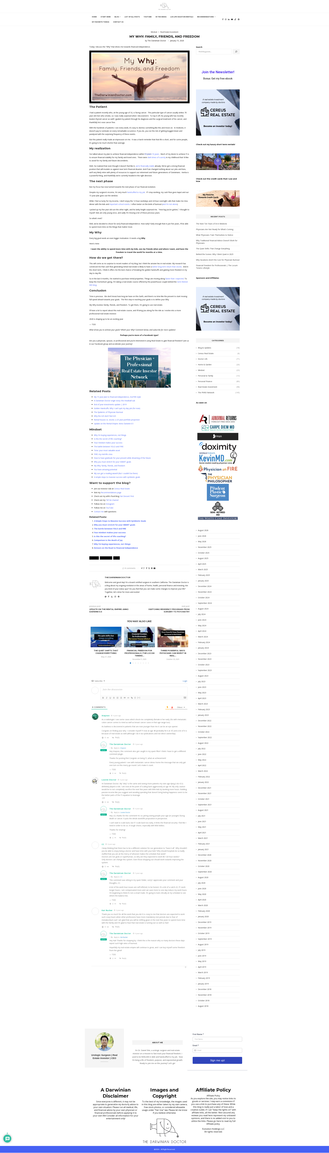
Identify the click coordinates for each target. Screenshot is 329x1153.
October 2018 (203, 1000)
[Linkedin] (229, 19)
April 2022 (202, 765)
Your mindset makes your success (108, 442)
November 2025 (204, 547)
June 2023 (202, 687)
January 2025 (203, 581)
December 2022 (204, 720)
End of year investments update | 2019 (110, 404)
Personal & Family (219, 375)
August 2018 (203, 1006)
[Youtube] (232, 19)
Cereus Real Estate (122, 488)
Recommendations (205, 17)
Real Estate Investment (219, 387)
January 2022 (203, 782)
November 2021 (204, 793)
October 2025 (203, 553)
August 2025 (203, 558)
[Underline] (110, 697)
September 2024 (205, 603)
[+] (138, 698)
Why (116, 558)
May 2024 (202, 625)
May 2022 (202, 760)
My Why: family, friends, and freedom (109, 465)
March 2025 (203, 569)
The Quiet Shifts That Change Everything (106, 651)
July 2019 (201, 950)
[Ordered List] (117, 697)
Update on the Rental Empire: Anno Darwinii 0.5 (113, 423)
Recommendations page (111, 492)
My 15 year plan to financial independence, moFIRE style (117, 397)
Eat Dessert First (127, 496)
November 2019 (204, 927)
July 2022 (201, 748)
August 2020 (203, 877)
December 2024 (204, 586)
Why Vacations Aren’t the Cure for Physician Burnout (218, 260)
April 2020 (202, 899)
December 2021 (204, 788)
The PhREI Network (219, 392)
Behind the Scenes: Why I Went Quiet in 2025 (214, 254)
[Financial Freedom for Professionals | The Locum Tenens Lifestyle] (139, 637)
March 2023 (203, 704)
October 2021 (203, 799)
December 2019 (204, 922)
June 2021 (202, 821)
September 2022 (205, 737)
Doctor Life (219, 359)
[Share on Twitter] (149, 568)
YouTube (148, 17)
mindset (94, 558)
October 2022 (203, 732)
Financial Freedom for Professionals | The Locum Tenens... (139, 653)
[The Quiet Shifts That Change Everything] (106, 637)
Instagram (110, 504)
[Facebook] (222, 19)
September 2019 (205, 939)
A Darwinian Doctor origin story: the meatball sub (114, 400)
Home (94, 17)
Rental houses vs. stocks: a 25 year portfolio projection (117, 420)
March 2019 (203, 972)
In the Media (161, 17)
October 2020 (203, 866)
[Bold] (103, 697)
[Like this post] (144, 568)
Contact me (99, 511)
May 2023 (202, 692)
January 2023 (203, 715)
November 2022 (204, 726)
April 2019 (202, 967)
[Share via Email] (154, 568)
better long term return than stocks (167, 266)
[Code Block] (128, 697)
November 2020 (204, 860)
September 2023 (205, 670)
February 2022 (204, 776)
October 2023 (203, 664)
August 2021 (203, 810)
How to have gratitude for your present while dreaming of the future (122, 458)
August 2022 (203, 743)
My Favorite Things (100, 22)
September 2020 (205, 871)
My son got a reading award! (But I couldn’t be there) (116, 473)
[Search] (236, 51)
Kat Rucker (107, 910)
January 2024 (203, 648)
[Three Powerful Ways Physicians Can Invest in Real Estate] (172, 637)
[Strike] (114, 697)
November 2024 (204, 592)
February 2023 (204, 709)
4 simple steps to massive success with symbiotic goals (117, 477)
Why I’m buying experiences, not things (110, 435)
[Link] (132, 697)
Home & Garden (219, 364)
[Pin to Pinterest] (152, 568)
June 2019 (202, 956)
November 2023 (204, 659)
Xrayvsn (106, 715)
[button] (94, 645)
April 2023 (202, 698)
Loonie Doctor (109, 779)
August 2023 (203, 676)
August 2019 (203, 944)
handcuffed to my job (136, 192)
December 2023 (204, 653)
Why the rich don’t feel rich (105, 416)
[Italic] (106, 697)
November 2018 (204, 995)
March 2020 (203, 905)
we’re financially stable (145, 166)
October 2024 (203, 597)
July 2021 (201, 816)
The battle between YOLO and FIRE (108, 446)
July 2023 (201, 681)
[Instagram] (226, 19)
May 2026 (202, 541)
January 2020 (203, 916)
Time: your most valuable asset (107, 450)
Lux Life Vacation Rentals (181, 17)
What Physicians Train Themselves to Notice (214, 235)
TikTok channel (112, 500)
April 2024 (202, 631)
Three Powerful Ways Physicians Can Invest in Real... (173, 653)
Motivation (106, 558)
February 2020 (204, 911)
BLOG (117, 17)
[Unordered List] (121, 697)
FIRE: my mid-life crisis (103, 454)
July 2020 (201, 883)
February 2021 (204, 844)
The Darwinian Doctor (157, 40)
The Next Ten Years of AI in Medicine (211, 223)
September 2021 (205, 804)
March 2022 (203, 771)
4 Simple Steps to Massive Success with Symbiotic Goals (120, 521)
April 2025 (202, 564)
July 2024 (201, 614)
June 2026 (202, 536)
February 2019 (204, 978)
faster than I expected (174, 278)
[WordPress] (239, 19)
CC (121, 877)
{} (135, 698)
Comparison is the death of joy (108, 540)
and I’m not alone (170, 204)
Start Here (106, 17)
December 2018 (204, 989)
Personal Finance (219, 381)
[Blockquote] (124, 697)
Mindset (219, 370)
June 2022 (202, 754)
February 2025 (204, 575)
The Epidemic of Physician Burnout (108, 412)
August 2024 (203, 608)
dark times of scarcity (157, 157)
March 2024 (203, 636)
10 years (155, 154)
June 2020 (202, 888)
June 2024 (202, 620)
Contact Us (118, 22)
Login (184, 681)
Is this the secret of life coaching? (108, 439)
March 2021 (203, 838)
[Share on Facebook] (146, 568)
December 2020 (204, 855)
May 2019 (202, 961)
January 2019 (203, 983)
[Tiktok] (235, 19)
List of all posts (132, 17)
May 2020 (202, 894)
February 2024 (204, 642)
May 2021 (202, 827)
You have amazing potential (105, 469)
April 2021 (202, 832)
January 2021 (203, 849)
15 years (148, 154)
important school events (119, 204)
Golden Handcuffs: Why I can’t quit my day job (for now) (117, 408)
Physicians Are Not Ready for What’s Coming (214, 229)
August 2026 (203, 530)
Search (199, 47)
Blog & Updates (219, 348)
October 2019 (203, 933)
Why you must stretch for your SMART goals (112, 462)
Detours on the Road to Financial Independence (116, 548)
